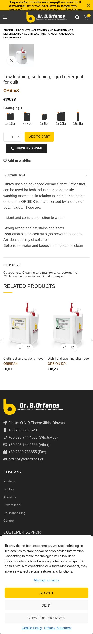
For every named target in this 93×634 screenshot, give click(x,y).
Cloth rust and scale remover (24, 358)
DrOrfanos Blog (14, 513)
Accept (47, 593)
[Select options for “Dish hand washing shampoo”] (65, 348)
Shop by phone (29, 148)
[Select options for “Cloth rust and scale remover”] (20, 348)
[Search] (77, 17)
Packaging (12, 107)
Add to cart (39, 136)
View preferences (46, 618)
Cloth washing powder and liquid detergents (35, 276)
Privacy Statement (58, 628)
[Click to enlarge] (11, 60)
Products (23, 30)
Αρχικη (8, 30)
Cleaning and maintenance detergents (49, 272)
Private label (12, 505)
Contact (8, 520)
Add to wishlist (19, 160)
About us (9, 497)
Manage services (46, 580)
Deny (46, 605)
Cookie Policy (32, 628)
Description (14, 175)
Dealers (8, 489)
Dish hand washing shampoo (68, 358)
